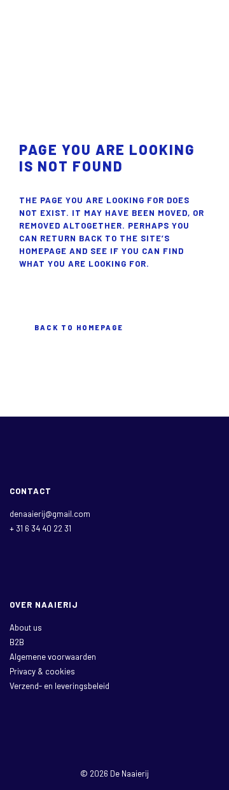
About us (26, 627)
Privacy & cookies (42, 671)
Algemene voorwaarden (53, 657)
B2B (17, 642)
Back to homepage (78, 327)
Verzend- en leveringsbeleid (59, 686)
